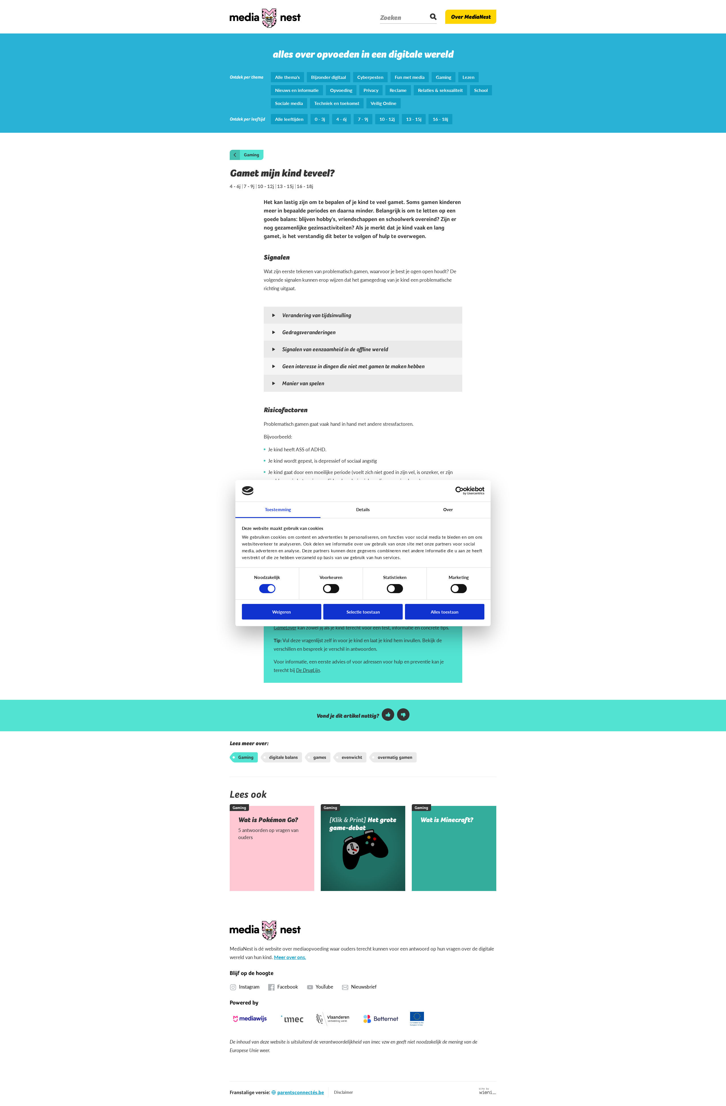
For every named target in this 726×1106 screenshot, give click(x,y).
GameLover (285, 627)
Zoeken (390, 18)
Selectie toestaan (363, 612)
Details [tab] (363, 509)
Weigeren (281, 612)
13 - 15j (285, 186)
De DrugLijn (308, 670)
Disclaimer (343, 1092)
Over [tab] (448, 509)
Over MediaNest (471, 16)
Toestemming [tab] (278, 509)
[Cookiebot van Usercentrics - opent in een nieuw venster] (459, 490)
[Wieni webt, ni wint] (487, 1091)
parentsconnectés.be (300, 1092)
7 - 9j (249, 186)
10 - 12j (266, 186)
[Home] (265, 17)
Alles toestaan (444, 612)
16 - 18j (305, 186)
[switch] (331, 588)
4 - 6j (235, 186)
